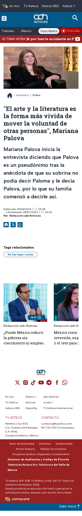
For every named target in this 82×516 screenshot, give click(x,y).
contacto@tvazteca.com (56, 423)
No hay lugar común (20, 254)
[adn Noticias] (41, 18)
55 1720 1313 (48, 427)
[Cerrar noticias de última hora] (77, 39)
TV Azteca (31, 6)
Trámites (8, 31)
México (26, 31)
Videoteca (22, 95)
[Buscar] (76, 18)
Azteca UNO (50, 6)
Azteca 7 (69, 6)
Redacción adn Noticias (25, 215)
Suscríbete (48, 31)
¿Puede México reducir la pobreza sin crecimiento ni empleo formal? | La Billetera (23, 338)
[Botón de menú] (4, 18)
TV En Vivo (73, 30)
